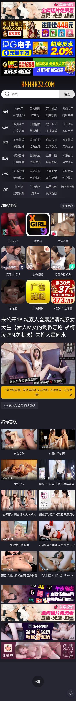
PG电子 (18, 108)
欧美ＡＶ (51, 124)
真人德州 (35, 108)
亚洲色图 (35, 155)
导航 (5, 189)
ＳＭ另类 (67, 131)
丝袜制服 (35, 131)
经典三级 (35, 146)
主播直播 (51, 131)
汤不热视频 (68, 186)
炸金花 (35, 115)
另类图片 (67, 162)
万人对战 (51, 108)
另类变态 (67, 146)
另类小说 (35, 177)
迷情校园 (18, 177)
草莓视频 (51, 186)
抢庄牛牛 (67, 115)
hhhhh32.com (38, 84)
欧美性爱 (67, 140)
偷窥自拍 (18, 155)
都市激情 (18, 171)
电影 (5, 142)
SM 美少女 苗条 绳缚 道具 (20, 405)
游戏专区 (67, 108)
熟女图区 (51, 162)
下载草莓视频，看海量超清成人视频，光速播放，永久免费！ (38, 392)
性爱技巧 (67, 177)
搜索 (67, 94)
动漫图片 (67, 155)
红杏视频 (18, 193)
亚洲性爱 (18, 140)
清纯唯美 (35, 162)
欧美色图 (51, 155)
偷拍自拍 (35, 140)
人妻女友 (51, 171)
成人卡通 (51, 140)
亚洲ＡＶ (18, 124)
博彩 (5, 111)
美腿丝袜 (18, 162)
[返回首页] (71, 693)
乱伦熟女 (51, 146)
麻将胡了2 (19, 115)
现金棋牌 (51, 115)
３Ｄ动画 (67, 124)
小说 (5, 174)
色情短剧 (51, 193)
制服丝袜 (18, 146)
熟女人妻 (18, 131)
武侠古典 (67, 171)
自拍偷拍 (35, 124)
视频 (5, 127)
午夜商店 (35, 186)
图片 (5, 158)
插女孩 (19, 186)
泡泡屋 (35, 193)
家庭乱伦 (35, 171)
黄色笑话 (51, 177)
